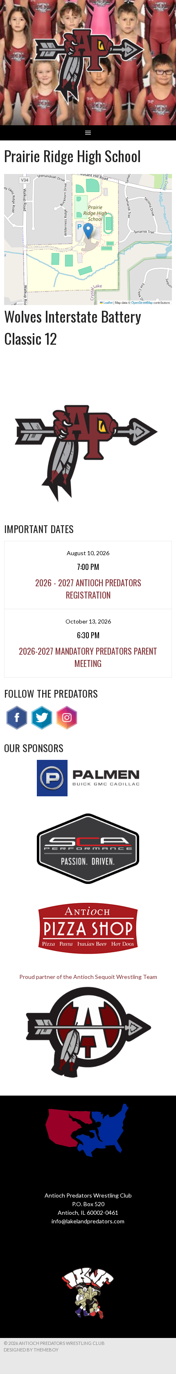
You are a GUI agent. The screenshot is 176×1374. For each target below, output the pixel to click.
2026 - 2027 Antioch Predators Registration (88, 588)
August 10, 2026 (88, 552)
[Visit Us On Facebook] (16, 727)
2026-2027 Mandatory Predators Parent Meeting (88, 657)
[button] (88, 231)
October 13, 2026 (88, 621)
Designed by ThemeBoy (31, 1349)
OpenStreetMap (142, 302)
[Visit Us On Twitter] (41, 727)
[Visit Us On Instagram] (66, 727)
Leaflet (108, 302)
